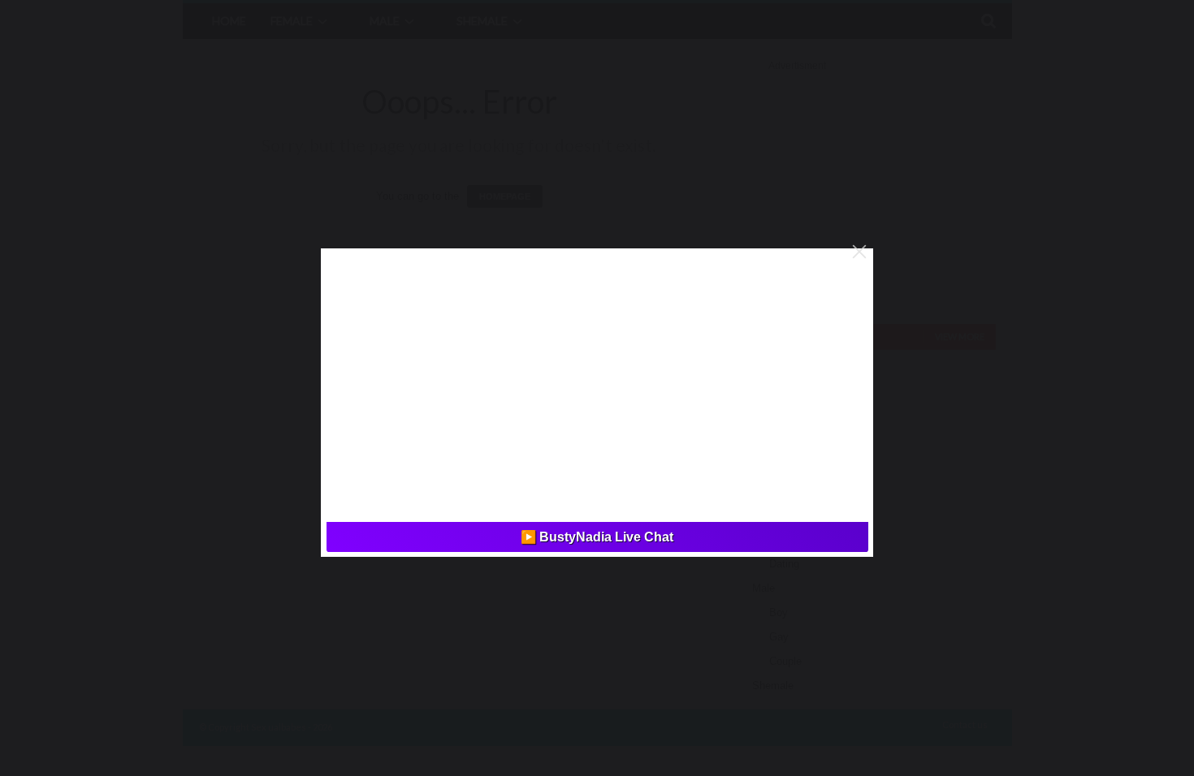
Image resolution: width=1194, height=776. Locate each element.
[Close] (859, 251)
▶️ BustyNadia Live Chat (597, 537)
